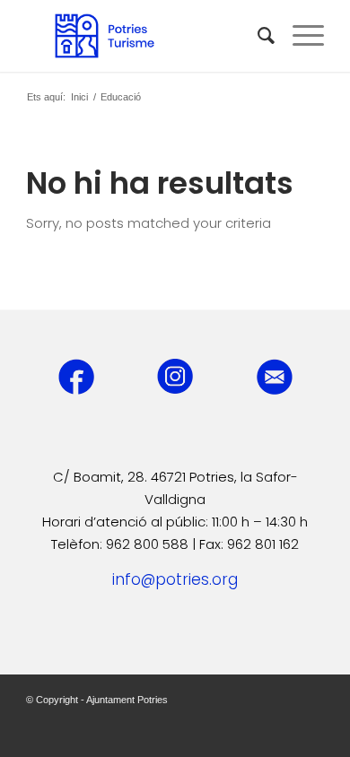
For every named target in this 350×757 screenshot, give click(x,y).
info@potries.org (175, 579)
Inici (79, 96)
